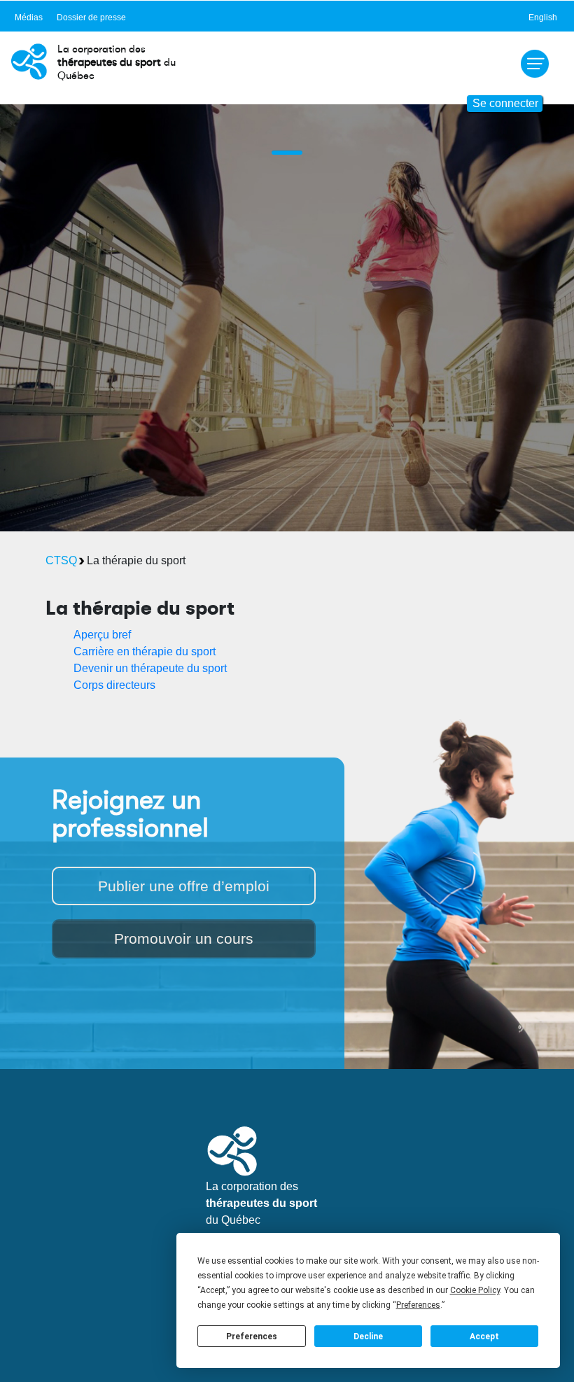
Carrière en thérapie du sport (145, 651)
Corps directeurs (114, 685)
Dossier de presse (91, 17)
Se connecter (505, 103)
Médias (29, 17)
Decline (368, 1336)
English (542, 17)
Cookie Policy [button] (475, 1290)
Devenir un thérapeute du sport (150, 668)
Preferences (251, 1336)
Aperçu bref (102, 635)
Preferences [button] (418, 1305)
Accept (484, 1336)
